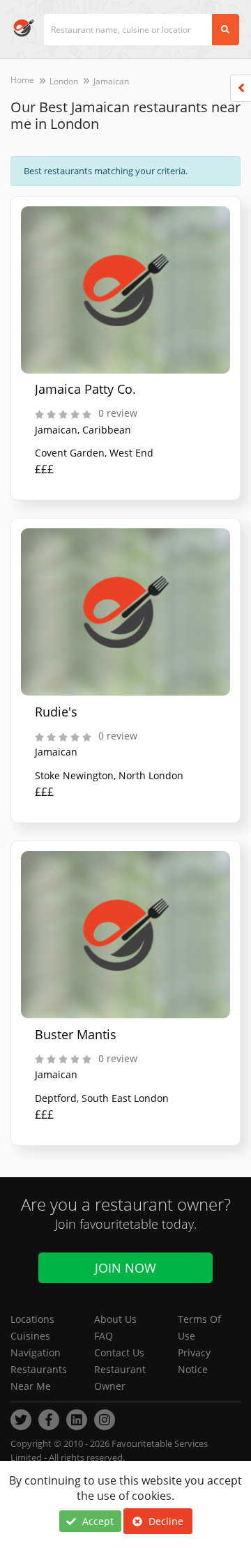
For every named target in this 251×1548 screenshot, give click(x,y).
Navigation (35, 1352)
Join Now (125, 1267)
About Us (115, 1319)
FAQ (103, 1335)
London (64, 81)
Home (22, 80)
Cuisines (30, 1335)
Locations (32, 1319)
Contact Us (119, 1352)
